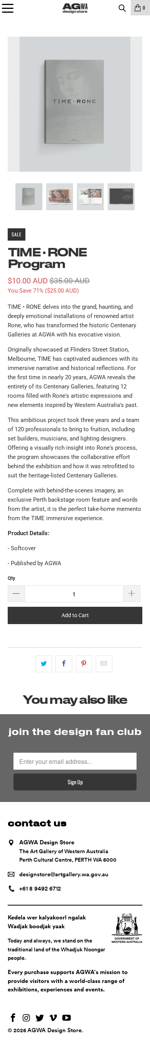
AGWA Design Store (54, 1030)
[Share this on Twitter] (43, 663)
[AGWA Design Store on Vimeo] (53, 1018)
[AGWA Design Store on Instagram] (26, 1018)
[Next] (136, 104)
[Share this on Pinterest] (84, 663)
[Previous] (13, 104)
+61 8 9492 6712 (40, 888)
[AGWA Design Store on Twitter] (40, 1018)
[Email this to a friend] (104, 663)
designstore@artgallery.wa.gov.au (63, 874)
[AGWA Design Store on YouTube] (67, 1018)
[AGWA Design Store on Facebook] (13, 1018)
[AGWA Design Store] (75, 7)
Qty (11, 578)
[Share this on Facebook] (63, 663)
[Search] (122, 7)
